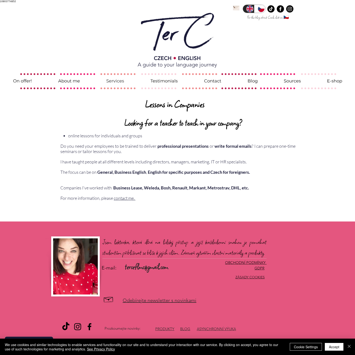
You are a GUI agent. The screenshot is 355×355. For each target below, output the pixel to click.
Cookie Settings (306, 346)
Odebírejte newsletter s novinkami (159, 300)
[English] (248, 9)
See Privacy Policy (101, 349)
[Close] (349, 346)
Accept (334, 346)
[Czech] (259, 9)
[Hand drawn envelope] (108, 299)
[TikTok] (271, 9)
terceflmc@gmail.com (146, 266)
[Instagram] (289, 9)
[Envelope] (236, 7)
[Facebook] (280, 9)
